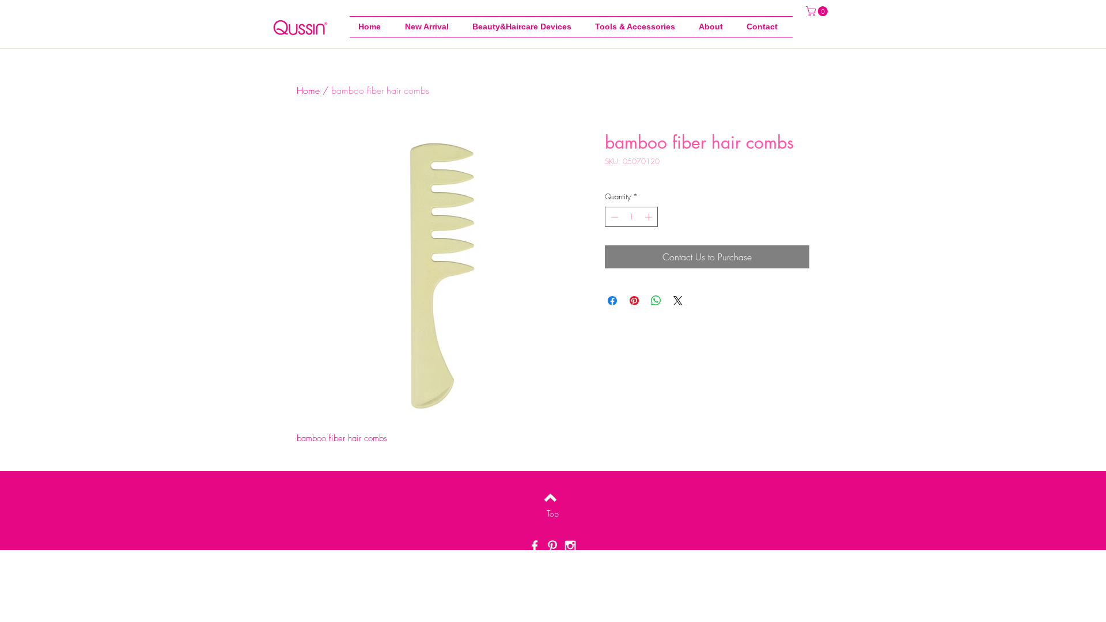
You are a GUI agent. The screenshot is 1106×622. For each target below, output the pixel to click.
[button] (638, 27)
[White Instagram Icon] (570, 545)
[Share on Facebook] (612, 301)
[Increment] (650, 217)
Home (308, 90)
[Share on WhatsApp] (656, 301)
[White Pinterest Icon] (552, 545)
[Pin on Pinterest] (634, 301)
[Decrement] (613, 217)
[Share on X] (678, 301)
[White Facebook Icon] (534, 545)
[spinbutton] (631, 217)
